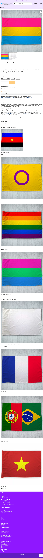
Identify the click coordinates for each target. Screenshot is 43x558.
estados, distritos (27, 113)
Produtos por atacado (5, 510)
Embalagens (3, 512)
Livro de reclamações (5, 537)
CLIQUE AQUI (18, 66)
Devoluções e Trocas (5, 530)
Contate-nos (24, 0)
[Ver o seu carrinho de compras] (42, 7)
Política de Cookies (4, 533)
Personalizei (5, 123)
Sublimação (3, 524)
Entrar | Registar (38, 3)
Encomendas (3, 495)
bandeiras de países (8, 113)
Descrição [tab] (3, 91)
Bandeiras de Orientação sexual (9, 122)
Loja (20, 0)
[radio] (3, 78)
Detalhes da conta (4, 497)
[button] (41, 12)
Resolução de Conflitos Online (7, 535)
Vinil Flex (2, 525)
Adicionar (12, 82)
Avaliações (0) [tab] (4, 93)
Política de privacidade (5, 532)
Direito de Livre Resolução (6, 536)
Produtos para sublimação (6, 508)
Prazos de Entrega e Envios (6, 528)
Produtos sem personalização (6, 511)
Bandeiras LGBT (30, 97)
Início (17, 0)
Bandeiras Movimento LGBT (18, 122)
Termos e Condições (5, 531)
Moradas (2, 496)
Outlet (2, 518)
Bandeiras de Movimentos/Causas (7, 97)
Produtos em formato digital (6, 513)
